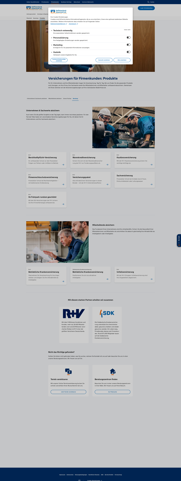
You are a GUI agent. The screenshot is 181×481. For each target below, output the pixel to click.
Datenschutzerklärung (58, 24)
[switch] (128, 37)
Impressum (72, 24)
